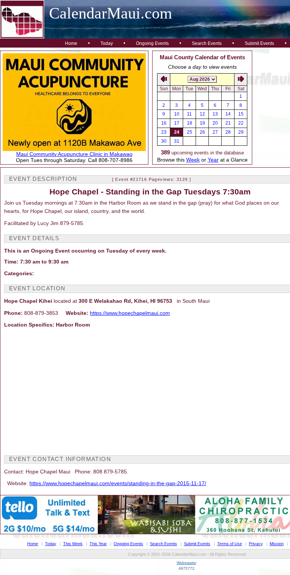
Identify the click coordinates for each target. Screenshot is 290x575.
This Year (98, 543)
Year (213, 160)
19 (202, 123)
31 (176, 141)
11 (189, 114)
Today (106, 43)
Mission (277, 543)
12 (202, 114)
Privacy (256, 543)
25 (189, 132)
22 (241, 123)
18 (189, 123)
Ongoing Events (152, 43)
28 (228, 132)
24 (176, 132)
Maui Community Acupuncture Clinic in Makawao (74, 154)
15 (241, 114)
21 (228, 123)
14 (228, 114)
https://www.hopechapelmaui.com (130, 313)
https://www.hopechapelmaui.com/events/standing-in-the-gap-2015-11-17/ (117, 483)
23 (164, 132)
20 (215, 123)
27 (215, 132)
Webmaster (186, 563)
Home (71, 43)
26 (202, 132)
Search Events (207, 43)
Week (193, 160)
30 (164, 141)
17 (176, 123)
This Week (73, 543)
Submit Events (259, 43)
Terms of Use (229, 543)
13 (215, 114)
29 (241, 132)
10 (176, 114)
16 (164, 123)
